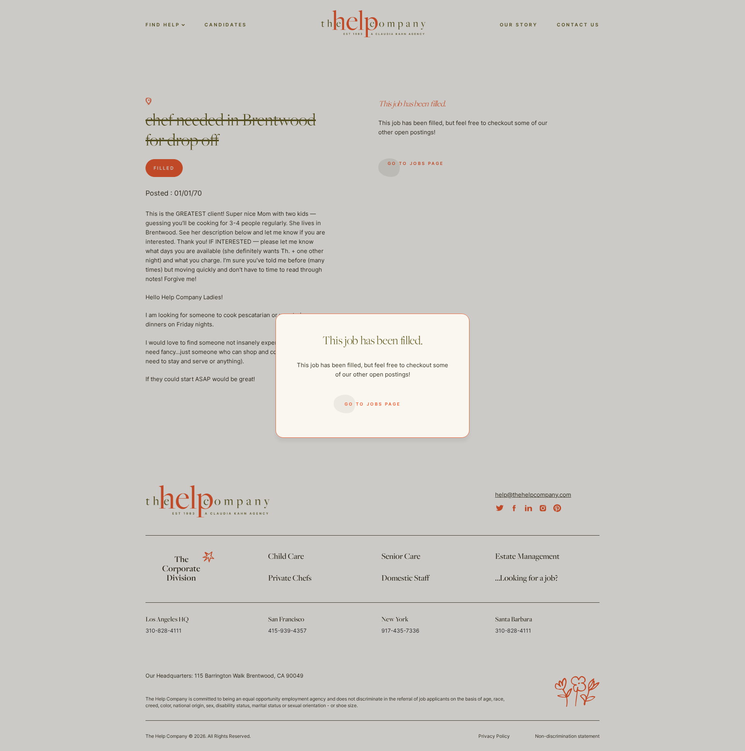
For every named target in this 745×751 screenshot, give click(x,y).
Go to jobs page (373, 404)
